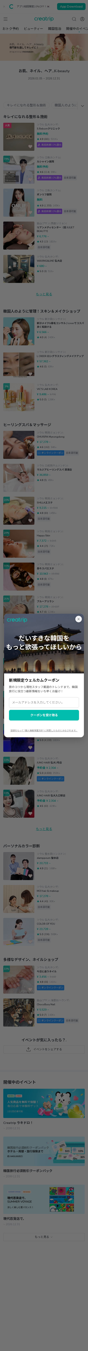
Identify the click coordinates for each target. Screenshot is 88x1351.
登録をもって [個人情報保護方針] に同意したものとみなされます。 (44, 730)
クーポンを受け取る (44, 715)
